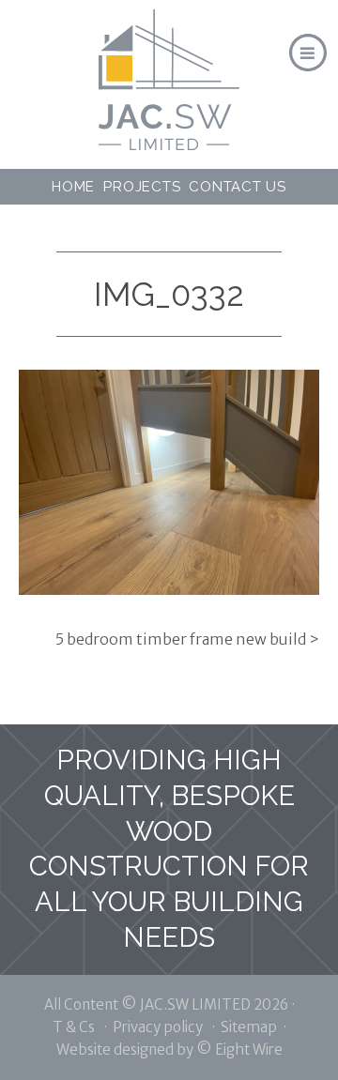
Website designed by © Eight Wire (169, 1049)
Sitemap (249, 1027)
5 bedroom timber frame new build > (187, 639)
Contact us (237, 186)
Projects (141, 186)
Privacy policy (158, 1027)
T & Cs (74, 1027)
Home (73, 186)
